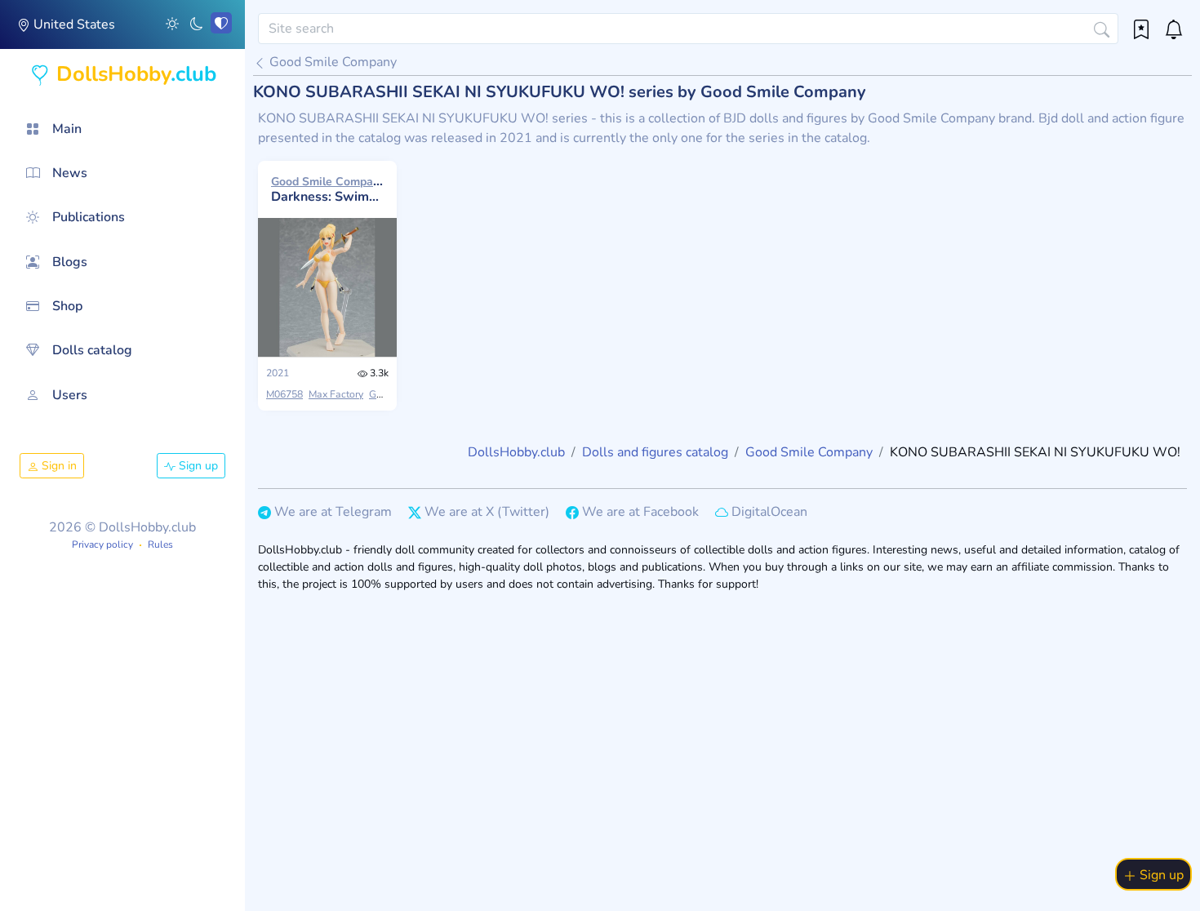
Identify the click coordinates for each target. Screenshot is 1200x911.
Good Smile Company (331, 62)
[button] (172, 22)
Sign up (197, 465)
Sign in (57, 465)
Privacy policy (102, 544)
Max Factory (336, 394)
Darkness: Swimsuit (327, 189)
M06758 (284, 394)
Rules (160, 544)
